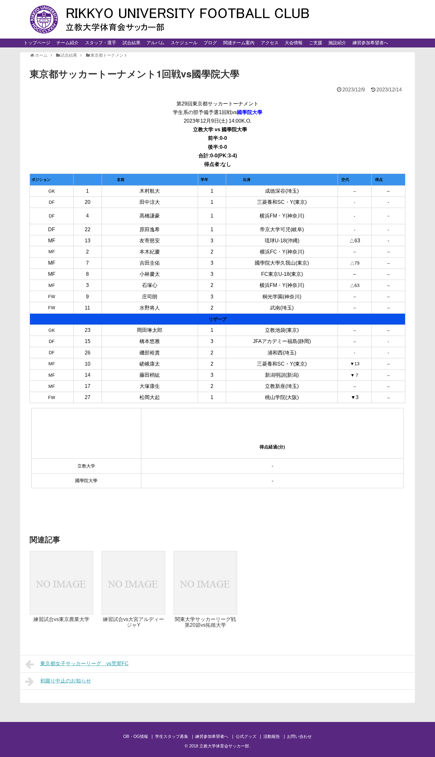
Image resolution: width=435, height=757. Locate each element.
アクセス (270, 42)
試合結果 (131, 42)
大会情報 (294, 42)
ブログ (210, 42)
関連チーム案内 (238, 42)
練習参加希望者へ (370, 42)
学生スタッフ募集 (171, 736)
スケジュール (184, 42)
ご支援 (315, 42)
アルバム (155, 42)
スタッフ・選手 (100, 42)
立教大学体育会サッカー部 (224, 746)
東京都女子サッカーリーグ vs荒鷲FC (84, 663)
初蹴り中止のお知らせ (65, 680)
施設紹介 (337, 42)
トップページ (37, 42)
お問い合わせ (299, 736)
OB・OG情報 (135, 736)
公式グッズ (246, 736)
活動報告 (271, 736)
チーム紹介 (67, 42)
